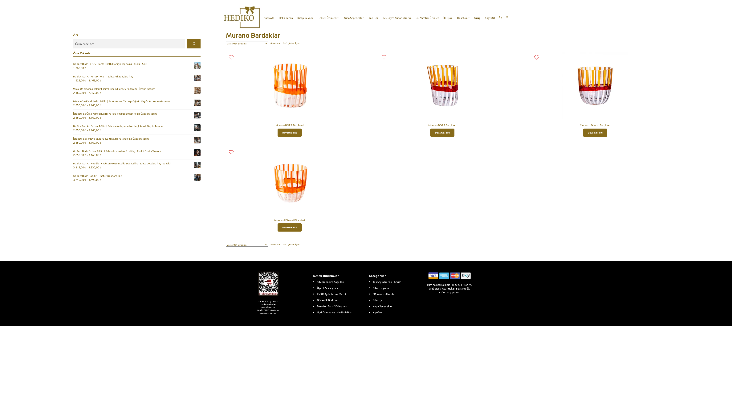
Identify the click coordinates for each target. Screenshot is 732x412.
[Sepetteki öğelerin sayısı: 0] (500, 17)
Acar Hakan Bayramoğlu (456, 288)
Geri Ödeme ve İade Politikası (334, 312)
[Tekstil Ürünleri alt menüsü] (338, 18)
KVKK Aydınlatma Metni (331, 294)
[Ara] (194, 43)
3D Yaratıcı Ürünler (384, 294)
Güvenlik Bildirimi (327, 300)
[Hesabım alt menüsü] (469, 18)
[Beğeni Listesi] (231, 57)
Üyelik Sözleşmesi (328, 288)
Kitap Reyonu (381, 288)
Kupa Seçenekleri (383, 306)
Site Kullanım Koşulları (330, 281)
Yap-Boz (377, 312)
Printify (377, 300)
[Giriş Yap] (507, 17)
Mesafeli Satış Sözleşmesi (332, 306)
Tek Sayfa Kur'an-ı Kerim (387, 281)
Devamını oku (289, 132)
